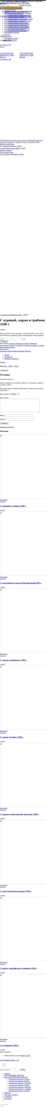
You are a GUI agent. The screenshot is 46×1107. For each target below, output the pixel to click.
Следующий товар (6, 152)
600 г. (5, 366)
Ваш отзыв (4, 398)
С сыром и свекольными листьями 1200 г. (19, 814)
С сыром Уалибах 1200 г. (11, 737)
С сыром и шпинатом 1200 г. (13, 660)
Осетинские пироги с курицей (11, 345)
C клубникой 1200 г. (9, 1045)
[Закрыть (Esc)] (1, 1104)
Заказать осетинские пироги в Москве (20, 140)
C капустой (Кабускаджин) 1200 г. (15, 891)
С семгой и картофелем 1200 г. (11, 315)
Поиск (23, 1070)
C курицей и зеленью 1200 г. (13, 506)
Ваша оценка (5, 394)
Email (2, 419)
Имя (2, 415)
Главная (3, 140)
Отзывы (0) (8, 357)
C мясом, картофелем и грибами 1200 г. (18, 968)
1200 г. (16, 366)
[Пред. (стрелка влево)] (1, 1106)
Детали (7, 355)
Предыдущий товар (7, 144)
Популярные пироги (7, 347)
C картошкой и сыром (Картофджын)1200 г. (20, 583)
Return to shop (25, 1055)
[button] (3, 500)
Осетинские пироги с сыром (33, 345)
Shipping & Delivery (11, 359)
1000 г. (10, 366)
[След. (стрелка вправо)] (3, 1106)
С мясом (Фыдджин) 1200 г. (10, 148)
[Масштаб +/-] (7, 1104)
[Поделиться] (3, 1104)
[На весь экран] (5, 1104)
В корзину (4, 341)
